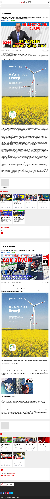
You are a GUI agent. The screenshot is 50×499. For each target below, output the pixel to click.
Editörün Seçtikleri (9, 243)
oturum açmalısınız (12, 230)
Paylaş (4, 20)
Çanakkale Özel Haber (6, 50)
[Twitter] (3, 493)
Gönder (13, 20)
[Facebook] (1, 493)
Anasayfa (3, 243)
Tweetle (8, 20)
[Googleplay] (12, 493)
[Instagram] (5, 493)
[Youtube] (8, 493)
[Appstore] (10, 493)
